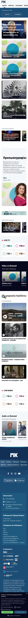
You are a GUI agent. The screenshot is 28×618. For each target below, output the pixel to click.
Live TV (7, 240)
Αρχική (3, 461)
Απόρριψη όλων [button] (20, 612)
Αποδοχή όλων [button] (7, 612)
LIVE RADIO (8, 390)
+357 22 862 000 (9, 499)
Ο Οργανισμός (7, 518)
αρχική (4, 5)
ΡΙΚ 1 (4, 528)
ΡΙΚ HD (5, 532)
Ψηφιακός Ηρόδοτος (13, 464)
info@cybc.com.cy (10, 502)
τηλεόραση (19, 5)
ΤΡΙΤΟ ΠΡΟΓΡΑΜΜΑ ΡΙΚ (10, 540)
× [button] (26, 593)
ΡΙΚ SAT (5, 534)
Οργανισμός (24, 464)
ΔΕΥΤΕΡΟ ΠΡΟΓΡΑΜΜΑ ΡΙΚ (11, 538)
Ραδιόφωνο (24, 461)
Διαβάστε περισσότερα (5, 604)
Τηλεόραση (16, 461)
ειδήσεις (11, 5)
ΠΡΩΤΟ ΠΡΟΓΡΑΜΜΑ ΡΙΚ (10, 536)
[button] (1, 607)
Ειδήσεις (8, 461)
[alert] (14, 605)
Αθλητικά (3, 464)
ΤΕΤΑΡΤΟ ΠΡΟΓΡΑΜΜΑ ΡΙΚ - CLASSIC (14, 542)
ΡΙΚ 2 (4, 530)
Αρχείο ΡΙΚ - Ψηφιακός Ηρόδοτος (12, 520)
